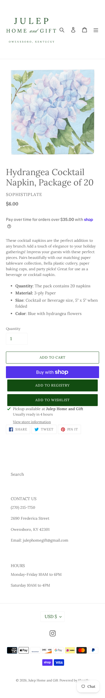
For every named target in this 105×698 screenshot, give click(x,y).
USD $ (51, 616)
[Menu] (96, 29)
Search (17, 474)
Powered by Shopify (74, 680)
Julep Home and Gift (43, 680)
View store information (32, 422)
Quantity (13, 328)
